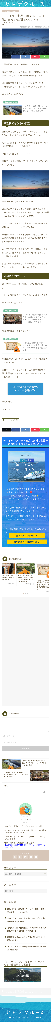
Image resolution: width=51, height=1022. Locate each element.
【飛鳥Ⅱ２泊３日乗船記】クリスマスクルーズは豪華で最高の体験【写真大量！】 (26, 929)
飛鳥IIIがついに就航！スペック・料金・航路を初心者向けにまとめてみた (26, 910)
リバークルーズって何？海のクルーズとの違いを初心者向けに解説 (26, 919)
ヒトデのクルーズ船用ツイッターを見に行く (25, 389)
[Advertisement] (25, 625)
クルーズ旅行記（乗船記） (10, 11)
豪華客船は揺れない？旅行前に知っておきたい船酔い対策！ (26, 938)
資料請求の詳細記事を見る (26, 542)
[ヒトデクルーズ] (25, 5)
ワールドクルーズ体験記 (11, 420)
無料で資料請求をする (26, 535)
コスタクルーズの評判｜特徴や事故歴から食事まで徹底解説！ (26, 948)
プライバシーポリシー (25, 1017)
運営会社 (11, 1017)
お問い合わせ (40, 1017)
